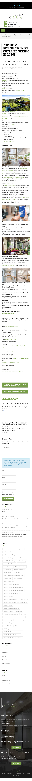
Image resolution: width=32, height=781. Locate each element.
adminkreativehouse (9, 67)
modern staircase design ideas (11, 584)
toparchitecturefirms (19, 617)
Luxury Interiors (7, 578)
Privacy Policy (10, 773)
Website (4, 484)
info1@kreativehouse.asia (12, 326)
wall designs (7, 629)
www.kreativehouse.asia (8, 313)
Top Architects (7, 617)
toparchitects (24, 614)
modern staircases (8, 596)
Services (14, 7)
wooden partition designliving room (12, 637)
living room (18, 572)
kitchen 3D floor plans (19, 569)
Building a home (6, 80)
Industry (9, 7)
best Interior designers (9, 558)
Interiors (4, 656)
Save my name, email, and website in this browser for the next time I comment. (15, 493)
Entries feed (5, 678)
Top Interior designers (20, 620)
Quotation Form (20, 7)
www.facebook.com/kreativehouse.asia (12, 351)
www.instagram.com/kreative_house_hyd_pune (14, 366)
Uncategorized (10, 35)
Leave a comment (19, 69)
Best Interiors (21, 558)
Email (4, 477)
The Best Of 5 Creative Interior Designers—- (15, 403)
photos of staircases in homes (11, 608)
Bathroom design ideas (17, 549)
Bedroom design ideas (9, 552)
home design (12, 124)
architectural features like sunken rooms (14, 177)
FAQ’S (3, 511)
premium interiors (8, 611)
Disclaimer (27, 773)
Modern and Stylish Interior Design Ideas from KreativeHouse (15, 385)
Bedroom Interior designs (10, 555)
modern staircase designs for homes (13, 593)
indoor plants (21, 563)
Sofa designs (19, 611)
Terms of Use (19, 773)
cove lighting (22, 560)
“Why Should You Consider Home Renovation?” (15, 519)
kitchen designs (7, 572)
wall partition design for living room (13, 631)
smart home (8, 189)
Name (4, 470)
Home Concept (9, 183)
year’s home (13, 111)
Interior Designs (7, 569)
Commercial (5, 652)
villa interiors (18, 626)
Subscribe (16, 747)
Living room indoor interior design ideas (13, 575)
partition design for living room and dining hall (15, 602)
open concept (15, 167)
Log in (3, 675)
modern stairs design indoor (11, 599)
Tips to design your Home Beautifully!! (14, 407)
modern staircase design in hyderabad (13, 587)
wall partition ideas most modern (12, 634)
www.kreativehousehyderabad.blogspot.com (13, 371)
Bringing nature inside (9, 141)
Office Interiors (24, 599)
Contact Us (16, 775)
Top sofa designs (8, 626)
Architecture (5, 649)
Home (2, 35)
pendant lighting (8, 605)
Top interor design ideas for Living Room (14, 623)
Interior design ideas (20, 566)
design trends (5, 113)
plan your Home (20, 90)
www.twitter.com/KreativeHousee (21, 358)
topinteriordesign (8, 620)
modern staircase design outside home (13, 590)
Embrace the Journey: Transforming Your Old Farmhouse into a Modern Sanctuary (14, 535)
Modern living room (9, 581)
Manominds (16, 771)
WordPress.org (6, 683)
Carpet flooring (7, 138)
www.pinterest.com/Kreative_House (11, 362)
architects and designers (8, 265)
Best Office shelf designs (10, 560)
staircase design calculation (11, 614)
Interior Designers (8, 566)
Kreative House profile (10, 339)
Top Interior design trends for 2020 (15, 391)
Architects (6, 549)
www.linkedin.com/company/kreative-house (13, 356)
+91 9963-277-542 (17, 324)
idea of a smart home (10, 185)
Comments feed (6, 680)
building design (6, 88)
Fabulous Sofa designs (9, 563)
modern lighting (18, 578)
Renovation (5, 659)
